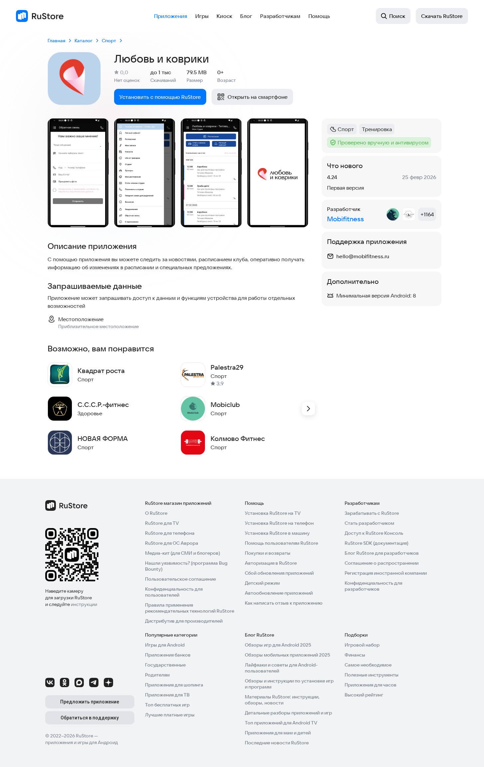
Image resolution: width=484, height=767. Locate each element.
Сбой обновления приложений (279, 573)
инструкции (84, 604)
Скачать (442, 16)
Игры (202, 16)
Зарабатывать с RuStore (372, 513)
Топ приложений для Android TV (281, 723)
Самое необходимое (368, 665)
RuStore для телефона (170, 533)
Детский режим (262, 583)
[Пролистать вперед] (308, 408)
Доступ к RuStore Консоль (374, 533)
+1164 (427, 214)
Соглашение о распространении (381, 563)
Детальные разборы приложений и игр (288, 713)
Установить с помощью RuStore (160, 97)
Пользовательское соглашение (180, 579)
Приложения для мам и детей (278, 733)
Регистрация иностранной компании (386, 573)
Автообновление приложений (279, 593)
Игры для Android (165, 645)
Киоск (224, 16)
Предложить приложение (89, 701)
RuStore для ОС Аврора (171, 543)
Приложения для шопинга (174, 685)
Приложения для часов (371, 685)
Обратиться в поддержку (90, 717)
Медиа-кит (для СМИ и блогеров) (182, 553)
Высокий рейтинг (364, 695)
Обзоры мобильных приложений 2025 (287, 655)
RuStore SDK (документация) (376, 543)
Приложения (170, 16)
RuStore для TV (162, 523)
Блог (246, 16)
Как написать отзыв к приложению (283, 603)
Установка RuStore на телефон (279, 523)
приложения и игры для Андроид (81, 742)
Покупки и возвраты (267, 553)
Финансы (355, 655)
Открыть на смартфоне (258, 97)
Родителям (157, 675)
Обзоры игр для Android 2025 (278, 645)
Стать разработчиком (369, 523)
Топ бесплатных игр (167, 705)
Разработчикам (280, 16)
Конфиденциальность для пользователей (174, 592)
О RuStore (156, 513)
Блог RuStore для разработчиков (382, 553)
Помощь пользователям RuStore (281, 543)
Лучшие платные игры (170, 715)
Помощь (319, 16)
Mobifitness (345, 219)
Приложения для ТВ (167, 695)
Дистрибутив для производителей (184, 621)
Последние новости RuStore (277, 743)
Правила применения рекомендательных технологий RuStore (189, 608)
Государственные (165, 665)
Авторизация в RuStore (271, 563)
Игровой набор (362, 645)
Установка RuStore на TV (273, 513)
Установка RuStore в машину (277, 533)
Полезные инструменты (372, 675)
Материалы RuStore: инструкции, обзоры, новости (282, 700)
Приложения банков (168, 655)
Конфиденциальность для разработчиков (373, 586)
